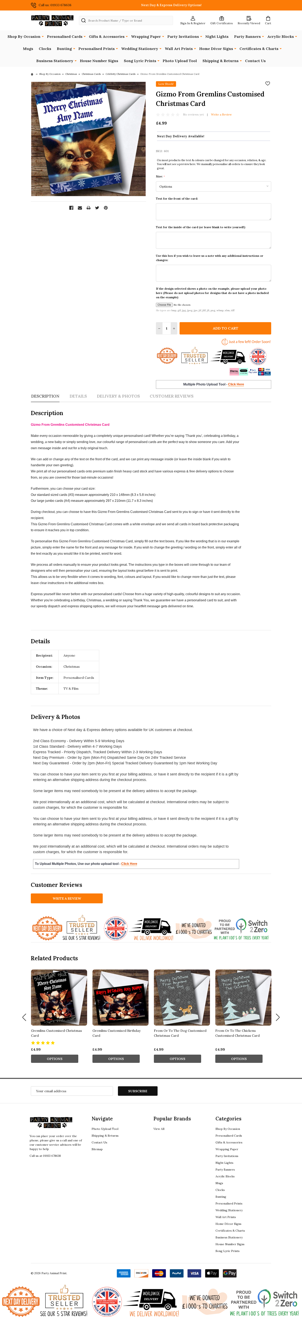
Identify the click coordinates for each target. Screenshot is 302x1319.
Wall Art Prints (179, 48)
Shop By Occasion (24, 36)
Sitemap (97, 1149)
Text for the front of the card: (177, 198)
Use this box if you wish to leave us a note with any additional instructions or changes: (209, 258)
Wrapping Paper (146, 36)
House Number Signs (99, 60)
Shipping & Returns (221, 60)
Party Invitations (183, 36)
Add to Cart (225, 328)
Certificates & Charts (259, 48)
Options (54, 1059)
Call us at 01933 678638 (45, 1156)
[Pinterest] (106, 208)
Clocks (45, 48)
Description (45, 396)
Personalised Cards (64, 36)
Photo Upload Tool (180, 60)
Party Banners (247, 36)
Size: (160, 176)
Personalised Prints (96, 48)
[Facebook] (71, 208)
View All (158, 1129)
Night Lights (216, 36)
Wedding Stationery (139, 48)
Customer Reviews (172, 396)
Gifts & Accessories (106, 36)
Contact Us (255, 60)
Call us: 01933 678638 (55, 5)
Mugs (28, 48)
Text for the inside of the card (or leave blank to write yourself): (201, 227)
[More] (43, 36)
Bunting (64, 48)
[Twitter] (97, 208)
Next (278, 1017)
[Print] (88, 208)
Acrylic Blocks (280, 36)
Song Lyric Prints (140, 60)
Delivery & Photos (118, 396)
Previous (24, 1017)
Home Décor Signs (216, 48)
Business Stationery (54, 60)
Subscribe (137, 1091)
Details (78, 396)
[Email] (80, 208)
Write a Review (221, 114)
